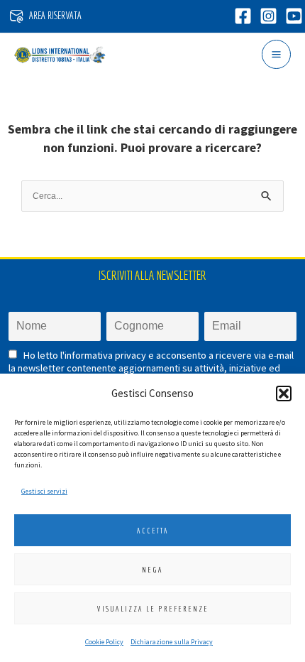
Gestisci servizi (44, 491)
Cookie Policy (104, 641)
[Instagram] (268, 16)
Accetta (153, 530)
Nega (152, 569)
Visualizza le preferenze (153, 608)
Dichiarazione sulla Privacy (172, 641)
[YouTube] (294, 16)
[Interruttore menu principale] (276, 54)
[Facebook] (243, 16)
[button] (284, 393)
